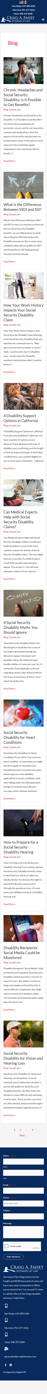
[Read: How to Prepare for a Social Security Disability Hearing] (24, 822)
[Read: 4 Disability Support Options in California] (24, 396)
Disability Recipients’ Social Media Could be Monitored (22, 952)
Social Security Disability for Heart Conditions (19, 737)
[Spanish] (26, 2)
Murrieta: (9, 1327)
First (5, 1167)
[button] (43, 20)
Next (23, 1135)
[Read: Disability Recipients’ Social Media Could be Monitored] (24, 928)
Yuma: (7, 1342)
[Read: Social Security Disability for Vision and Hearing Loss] (24, 1033)
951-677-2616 (28, 10)
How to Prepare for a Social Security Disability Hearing (21, 847)
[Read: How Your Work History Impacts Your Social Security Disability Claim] (24, 285)
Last (5, 1178)
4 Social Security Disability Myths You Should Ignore (21, 627)
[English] (21, 2)
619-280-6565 (28, 6)
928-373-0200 (26, 13)
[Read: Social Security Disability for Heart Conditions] (24, 712)
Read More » (10, 160)
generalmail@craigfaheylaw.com (20, 1356)
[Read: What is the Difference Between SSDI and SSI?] (24, 185)
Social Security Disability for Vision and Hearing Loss (23, 1058)
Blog (6, 109)
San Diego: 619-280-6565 (16, 1313)
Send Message (13, 1257)
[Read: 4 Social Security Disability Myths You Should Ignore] (24, 603)
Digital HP (21, 1372)
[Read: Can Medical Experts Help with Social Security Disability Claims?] (24, 492)
